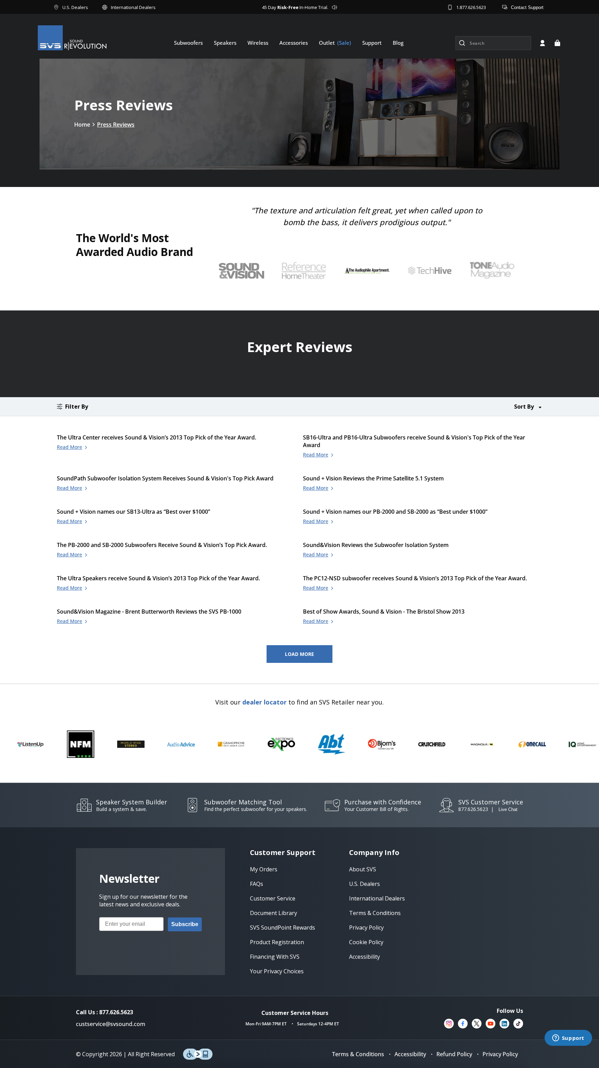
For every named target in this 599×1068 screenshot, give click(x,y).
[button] (557, 43)
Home (82, 124)
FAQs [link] (256, 884)
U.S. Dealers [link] (364, 884)
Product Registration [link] (277, 942)
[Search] (462, 43)
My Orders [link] (263, 869)
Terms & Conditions (358, 1054)
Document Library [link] (273, 913)
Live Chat (508, 809)
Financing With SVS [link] (275, 956)
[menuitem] (188, 42)
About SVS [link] (362, 869)
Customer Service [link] (272, 898)
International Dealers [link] (377, 898)
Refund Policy (454, 1054)
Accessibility (410, 1054)
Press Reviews (115, 124)
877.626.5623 (473, 809)
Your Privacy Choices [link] (277, 971)
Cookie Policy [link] (366, 942)
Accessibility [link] (364, 956)
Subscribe (184, 924)
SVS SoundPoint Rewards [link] (282, 927)
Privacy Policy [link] (366, 927)
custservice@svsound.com (110, 1024)
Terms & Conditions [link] (375, 913)
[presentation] (306, 270)
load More (299, 654)
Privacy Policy (500, 1054)
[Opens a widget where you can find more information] (568, 1038)
